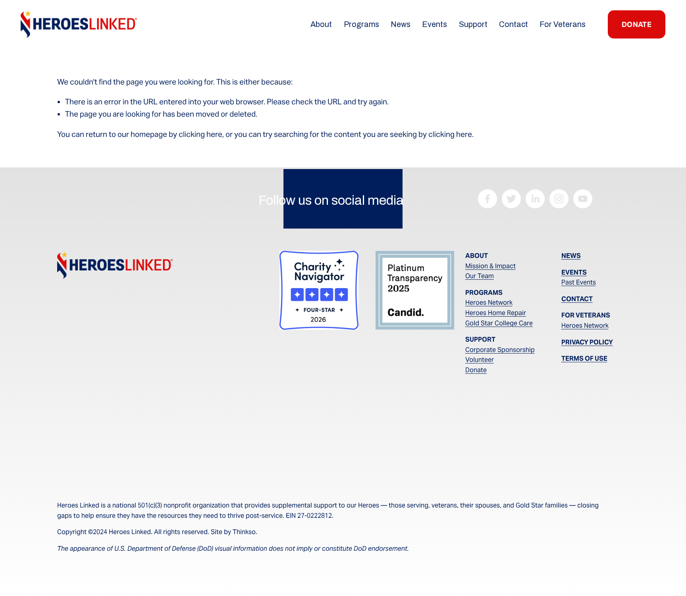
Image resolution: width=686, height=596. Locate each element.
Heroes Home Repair (495, 313)
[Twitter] (511, 198)
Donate (476, 370)
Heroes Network (489, 302)
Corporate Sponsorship (500, 350)
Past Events (578, 282)
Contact (513, 24)
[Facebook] (487, 198)
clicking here (200, 134)
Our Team (479, 276)
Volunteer (479, 360)
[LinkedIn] (535, 198)
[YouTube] (582, 198)
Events (434, 24)
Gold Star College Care (499, 323)
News (400, 24)
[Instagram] (558, 198)
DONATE (636, 24)
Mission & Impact (490, 266)
